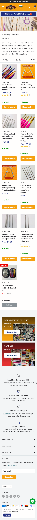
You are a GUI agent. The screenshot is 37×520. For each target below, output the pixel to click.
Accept (7, 515)
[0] (33, 7)
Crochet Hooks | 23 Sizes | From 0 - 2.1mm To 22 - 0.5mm (27, 189)
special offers (12, 465)
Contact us (7, 414)
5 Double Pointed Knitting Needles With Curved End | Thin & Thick (27, 237)
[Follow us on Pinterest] (10, 496)
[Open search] (25, 7)
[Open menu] (3, 7)
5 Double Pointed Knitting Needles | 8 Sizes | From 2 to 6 (9, 236)
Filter (7, 60)
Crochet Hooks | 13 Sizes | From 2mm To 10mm (8, 87)
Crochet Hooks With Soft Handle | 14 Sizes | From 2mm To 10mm (28, 137)
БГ (21, 7)
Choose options (9, 107)
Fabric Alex (6, 82)
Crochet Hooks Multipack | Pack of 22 (9, 288)
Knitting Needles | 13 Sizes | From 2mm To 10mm (8, 136)
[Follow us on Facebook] (3, 496)
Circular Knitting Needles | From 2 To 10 (28, 87)
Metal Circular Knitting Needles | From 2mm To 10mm (9, 188)
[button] (33, 501)
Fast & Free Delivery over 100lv (18, 1)
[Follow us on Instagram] (7, 496)
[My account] (29, 7)
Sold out (9, 305)
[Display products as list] (34, 60)
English (5, 486)
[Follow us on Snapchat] (18, 496)
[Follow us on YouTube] (14, 496)
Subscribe (9, 477)
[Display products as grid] (31, 60)
